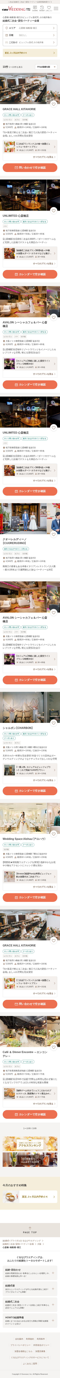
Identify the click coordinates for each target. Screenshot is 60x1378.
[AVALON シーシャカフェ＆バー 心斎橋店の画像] (30, 301)
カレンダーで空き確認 (32, 274)
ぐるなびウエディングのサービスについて (30, 1357)
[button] (30, 1273)
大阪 (39, 1244)
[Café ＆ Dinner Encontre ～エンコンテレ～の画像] (30, 1031)
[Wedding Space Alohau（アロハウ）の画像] (30, 818)
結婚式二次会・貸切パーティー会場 (18, 1244)
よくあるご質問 (30, 1363)
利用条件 (41, 1339)
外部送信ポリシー (41, 1345)
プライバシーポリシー (20, 1345)
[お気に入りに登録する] (53, 104)
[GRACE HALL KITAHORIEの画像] (30, 88)
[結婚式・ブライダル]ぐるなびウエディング (22, 1241)
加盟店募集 (40, 1351)
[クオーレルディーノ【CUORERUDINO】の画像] (30, 518)
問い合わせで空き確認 (32, 167)
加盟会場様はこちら (23, 1351)
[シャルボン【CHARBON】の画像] (30, 707)
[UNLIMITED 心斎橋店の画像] (30, 195)
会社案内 (19, 1339)
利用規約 (30, 1339)
